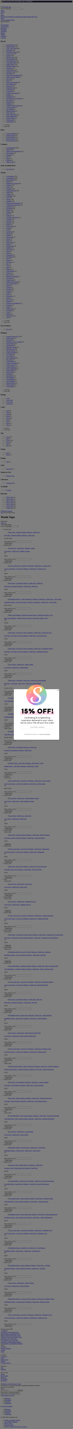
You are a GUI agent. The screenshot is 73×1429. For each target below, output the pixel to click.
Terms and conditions (45, 734)
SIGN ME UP (37, 731)
